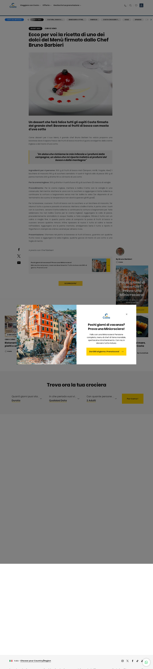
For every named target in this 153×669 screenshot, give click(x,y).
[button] (146, 662)
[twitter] (127, 661)
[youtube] (142, 661)
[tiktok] (137, 661)
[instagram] (122, 661)
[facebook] (132, 661)
